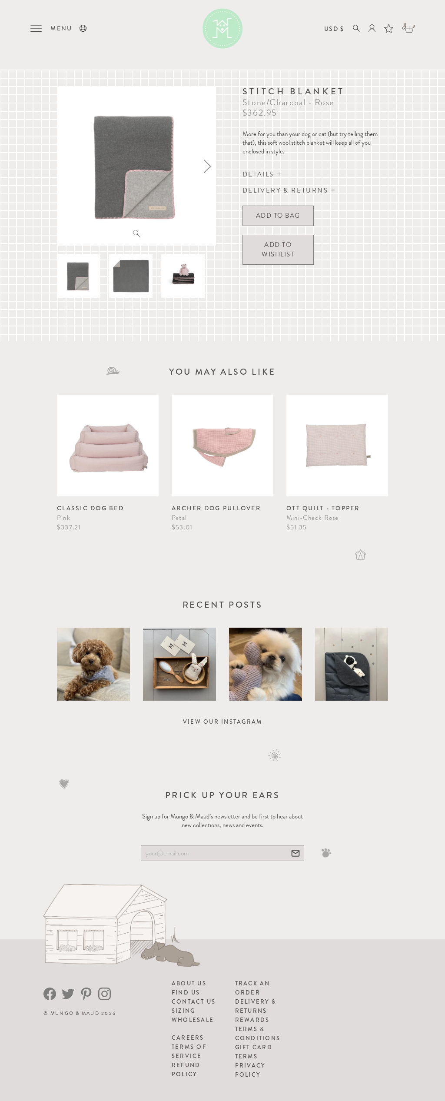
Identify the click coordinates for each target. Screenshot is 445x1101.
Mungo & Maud (75, 1013)
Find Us (186, 992)
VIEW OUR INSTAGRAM (222, 722)
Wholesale (193, 1020)
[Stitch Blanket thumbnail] (78, 276)
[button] (83, 28)
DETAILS (259, 174)
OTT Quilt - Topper (323, 508)
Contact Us (194, 1002)
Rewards (252, 1020)
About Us (189, 983)
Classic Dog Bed (90, 508)
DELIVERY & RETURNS (286, 190)
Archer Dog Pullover (216, 508)
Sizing (184, 1011)
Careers (188, 1038)
